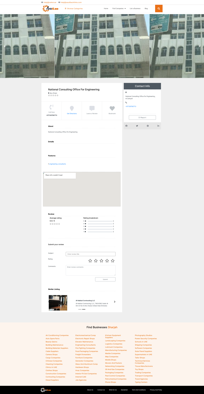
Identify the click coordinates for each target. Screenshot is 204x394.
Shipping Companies (143, 345)
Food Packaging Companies (86, 351)
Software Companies (143, 348)
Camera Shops (52, 354)
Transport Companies (144, 376)
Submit (105, 279)
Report (143, 117)
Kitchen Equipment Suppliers (113, 336)
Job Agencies (80, 380)
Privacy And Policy (156, 390)
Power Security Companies (146, 338)
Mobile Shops (110, 360)
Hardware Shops (82, 367)
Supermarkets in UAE (143, 354)
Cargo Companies (53, 358)
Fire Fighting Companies (85, 348)
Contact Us (101, 390)
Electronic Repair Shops (85, 338)
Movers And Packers (113, 363)
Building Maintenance (54, 345)
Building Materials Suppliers (57, 348)
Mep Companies (111, 357)
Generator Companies (84, 361)
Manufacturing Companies (116, 350)
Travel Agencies (141, 379)
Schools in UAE (141, 342)
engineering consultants (57, 164)
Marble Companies (112, 353)
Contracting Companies (55, 377)
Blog (146, 8)
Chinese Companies (54, 361)
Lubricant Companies (114, 347)
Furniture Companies (83, 358)
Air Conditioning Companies (57, 335)
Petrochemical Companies (115, 379)
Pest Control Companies (115, 376)
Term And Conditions (139, 390)
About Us (90, 390)
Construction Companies (56, 374)
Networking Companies (114, 366)
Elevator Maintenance (84, 342)
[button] (159, 8)
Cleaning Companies (54, 364)
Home (106, 8)
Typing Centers (141, 382)
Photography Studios (143, 335)
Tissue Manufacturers (144, 366)
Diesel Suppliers (52, 380)
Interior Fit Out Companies (86, 374)
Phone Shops (110, 382)
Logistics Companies (113, 344)
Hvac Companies (82, 370)
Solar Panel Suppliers (143, 351)
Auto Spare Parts (53, 338)
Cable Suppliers (52, 351)
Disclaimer (124, 390)
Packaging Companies (114, 372)
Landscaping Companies (115, 341)
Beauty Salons (51, 342)
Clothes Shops (52, 370)
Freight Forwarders (83, 354)
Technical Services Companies (142, 362)
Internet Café (80, 377)
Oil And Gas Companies (114, 369)
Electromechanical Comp (85, 335)
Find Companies (118, 8)
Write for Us (113, 390)
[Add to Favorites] (112, 110)
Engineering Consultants (85, 345)
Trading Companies (143, 372)
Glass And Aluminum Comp (86, 364)
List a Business (135, 8)
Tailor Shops (140, 358)
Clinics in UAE (51, 367)
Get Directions (72, 113)
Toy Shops (139, 369)
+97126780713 (130, 106)
